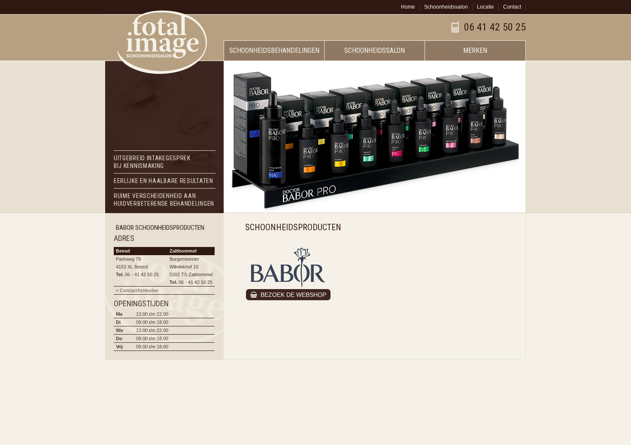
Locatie (485, 7)
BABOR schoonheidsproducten (160, 228)
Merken (475, 50)
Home (408, 7)
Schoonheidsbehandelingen (274, 50)
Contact (512, 7)
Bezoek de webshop (291, 294)
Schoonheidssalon (446, 7)
